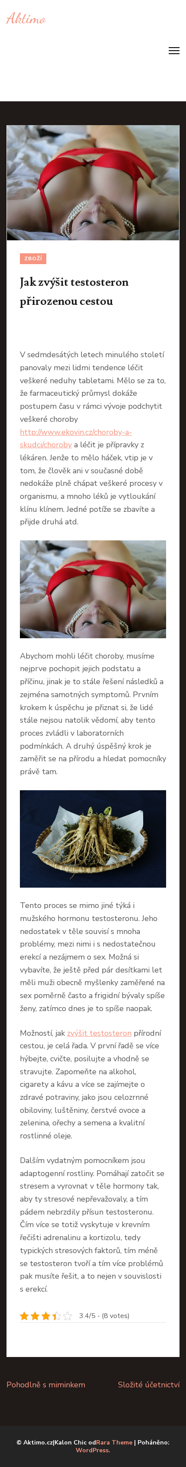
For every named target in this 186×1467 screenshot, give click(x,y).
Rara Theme (114, 1442)
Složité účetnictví (149, 1385)
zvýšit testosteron (99, 1033)
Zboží (33, 258)
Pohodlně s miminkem (45, 1385)
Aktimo (25, 18)
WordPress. (93, 1450)
